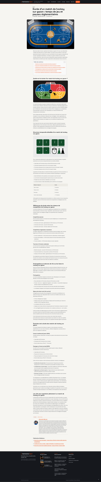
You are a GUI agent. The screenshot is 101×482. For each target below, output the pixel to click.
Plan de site (71, 462)
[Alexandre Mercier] (36, 423)
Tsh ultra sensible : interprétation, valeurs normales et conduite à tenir (60, 474)
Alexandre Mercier (43, 419)
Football (63, 1)
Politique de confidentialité (74, 460)
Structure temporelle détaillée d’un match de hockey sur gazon (48, 65)
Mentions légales (72, 458)
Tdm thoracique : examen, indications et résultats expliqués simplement (60, 469)
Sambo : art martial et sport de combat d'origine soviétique (60, 461)
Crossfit (59, 1)
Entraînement (53, 1)
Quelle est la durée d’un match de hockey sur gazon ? (45, 63)
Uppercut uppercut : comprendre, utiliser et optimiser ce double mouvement (60, 465)
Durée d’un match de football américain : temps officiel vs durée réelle (49, 445)
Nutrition (68, 1)
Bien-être (72, 1)
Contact (77, 1)
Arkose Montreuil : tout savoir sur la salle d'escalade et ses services (60, 457)
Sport (49, 1)
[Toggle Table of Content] (64, 62)
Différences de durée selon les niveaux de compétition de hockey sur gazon (50, 67)
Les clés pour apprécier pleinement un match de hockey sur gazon (48, 72)
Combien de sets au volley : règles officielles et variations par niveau (49, 443)
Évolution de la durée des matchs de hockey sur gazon (46, 70)
